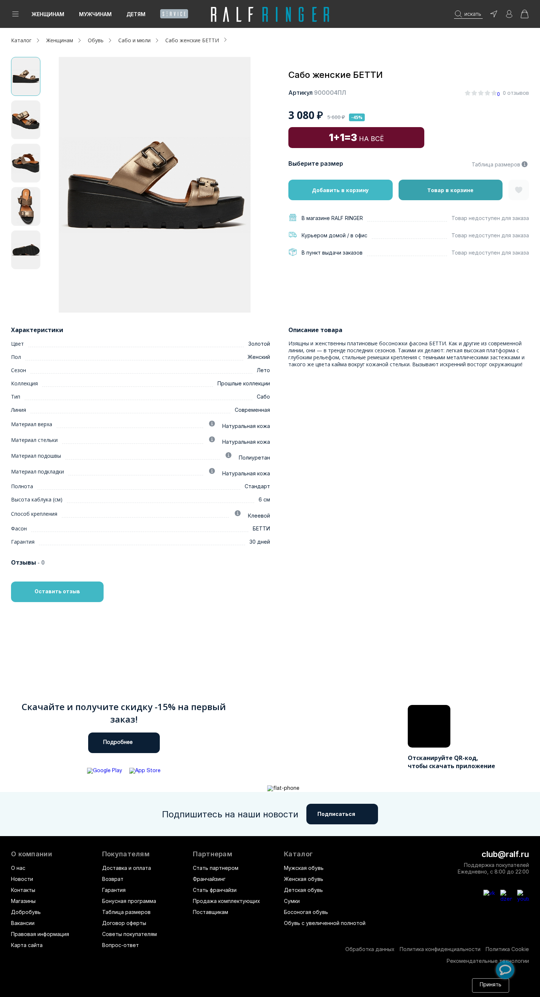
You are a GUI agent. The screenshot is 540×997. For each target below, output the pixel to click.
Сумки (292, 901)
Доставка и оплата (126, 868)
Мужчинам (95, 14)
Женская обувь (303, 879)
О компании (31, 854)
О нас (18, 868)
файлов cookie (111, 988)
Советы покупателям (129, 934)
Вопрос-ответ (120, 945)
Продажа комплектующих (226, 901)
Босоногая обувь (306, 912)
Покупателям (126, 854)
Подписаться (336, 814)
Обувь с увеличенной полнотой (325, 923)
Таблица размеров (496, 164)
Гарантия (114, 890)
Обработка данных (370, 949)
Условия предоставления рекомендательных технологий (282, 988)
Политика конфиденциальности (440, 949)
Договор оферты (124, 923)
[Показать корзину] (524, 16)
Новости (22, 879)
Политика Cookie (507, 949)
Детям (135, 14)
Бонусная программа (129, 901)
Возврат (112, 879)
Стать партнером (215, 868)
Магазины (23, 901)
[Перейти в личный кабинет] (509, 16)
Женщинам (48, 14)
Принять (490, 985)
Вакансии (23, 923)
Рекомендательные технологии (488, 961)
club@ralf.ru (505, 854)
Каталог (298, 854)
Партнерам (212, 854)
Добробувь (26, 912)
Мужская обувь (304, 868)
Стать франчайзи (215, 890)
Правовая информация (40, 934)
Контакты (23, 890)
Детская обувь (303, 890)
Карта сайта (27, 945)
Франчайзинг (209, 879)
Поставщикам (210, 912)
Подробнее (118, 742)
